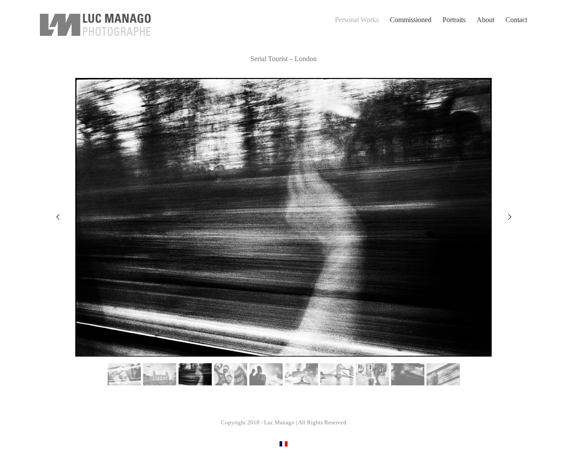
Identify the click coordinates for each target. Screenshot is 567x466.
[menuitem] (362, 20)
